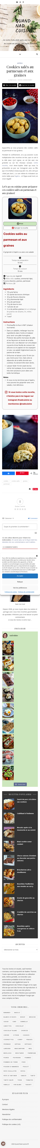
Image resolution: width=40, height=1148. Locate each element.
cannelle (24, 1021)
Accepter (20, 576)
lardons (7, 1048)
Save (36, 489)
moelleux (8, 1053)
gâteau (18, 1044)
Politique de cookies (11, 592)
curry (20, 1039)
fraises (29, 1039)
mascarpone (20, 1048)
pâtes (23, 1071)
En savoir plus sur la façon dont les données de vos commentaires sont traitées (19, 541)
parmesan (7, 484)
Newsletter (6, 1114)
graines (25, 481)
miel (30, 1048)
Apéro (20, 63)
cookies (6, 481)
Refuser (20, 582)
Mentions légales (8, 1109)
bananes (7, 1012)
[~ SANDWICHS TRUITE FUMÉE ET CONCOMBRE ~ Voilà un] (8, 773)
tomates (29, 1080)
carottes (8, 1026)
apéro (17, 176)
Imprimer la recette (27, 85)
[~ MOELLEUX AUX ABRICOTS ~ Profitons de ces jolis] (8, 648)
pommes (28, 1057)
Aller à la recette (10, 85)
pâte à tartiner (10, 1075)
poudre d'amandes (11, 1066)
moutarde (19, 1053)
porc (24, 1062)
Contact (5, 1104)
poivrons (17, 1057)
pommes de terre (11, 1062)
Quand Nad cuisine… (25, 26)
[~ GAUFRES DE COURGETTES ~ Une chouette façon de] (8, 710)
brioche (32, 1017)
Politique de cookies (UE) (11, 1124)
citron (16, 1035)
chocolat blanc (10, 1030)
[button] (37, 556)
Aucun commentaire (25, 80)
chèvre (6, 1035)
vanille (7, 1084)
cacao (6, 1021)
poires (6, 1057)
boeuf (22, 1017)
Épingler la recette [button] (21, 228)
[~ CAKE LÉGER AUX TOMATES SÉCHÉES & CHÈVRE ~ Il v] (8, 663)
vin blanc (18, 1084)
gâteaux (28, 1044)
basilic (17, 1012)
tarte (32, 1075)
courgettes (9, 1039)
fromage (7, 1044)
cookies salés (16, 481)
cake (14, 1021)
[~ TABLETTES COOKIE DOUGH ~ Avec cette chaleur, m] (8, 726)
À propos (5, 1099)
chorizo (24, 1030)
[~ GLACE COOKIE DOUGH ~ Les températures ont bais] (8, 695)
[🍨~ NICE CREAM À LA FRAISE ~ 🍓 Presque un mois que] (8, 757)
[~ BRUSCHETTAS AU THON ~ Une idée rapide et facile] (8, 741)
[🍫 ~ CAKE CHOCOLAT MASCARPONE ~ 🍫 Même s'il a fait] (8, 679)
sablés (23, 1075)
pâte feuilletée (10, 1071)
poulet (26, 1066)
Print (21, 224)
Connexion (34, 518)
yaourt (28, 1084)
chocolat (20, 1026)
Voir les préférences (20, 588)
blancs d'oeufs (10, 1017)
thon (19, 1080)
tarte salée (9, 1080)
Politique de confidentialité (26, 592)
